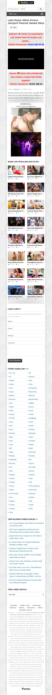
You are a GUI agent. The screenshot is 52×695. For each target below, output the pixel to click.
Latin (11, 441)
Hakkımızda (36, 605)
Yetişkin (12, 505)
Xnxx (11, 497)
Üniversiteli (33, 490)
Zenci (31, 508)
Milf (10, 448)
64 (10, 377)
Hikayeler (32, 433)
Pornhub (32, 456)
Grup (11, 429)
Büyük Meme (33, 399)
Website (11, 336)
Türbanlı (12, 482)
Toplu (31, 478)
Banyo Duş (33, 392)
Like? (15, 27)
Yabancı (12, 501)
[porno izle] (26, 144)
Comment (11, 343)
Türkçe (11, 486)
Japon (31, 437)
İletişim (21, 608)
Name (10, 321)
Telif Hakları (31, 608)
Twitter (11, 490)
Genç (11, 422)
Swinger (12, 475)
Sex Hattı (32, 467)
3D (30, 373)
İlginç (11, 437)
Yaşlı (30, 501)
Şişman (31, 471)
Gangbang (32, 418)
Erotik (11, 411)
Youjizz (31, 505)
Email (10, 328)
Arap (11, 388)
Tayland (31, 475)
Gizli (10, 426)
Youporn (12, 508)
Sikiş (11, 471)
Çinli (10, 403)
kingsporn (17, 89)
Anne (31, 384)
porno (19, 651)
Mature (31, 444)
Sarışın (31, 463)
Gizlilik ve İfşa (25, 605)
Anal (30, 380)
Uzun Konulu (13, 493)
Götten (31, 426)
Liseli (11, 444)
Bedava (12, 395)
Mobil (31, 448)
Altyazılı (32, 377)
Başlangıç (13, 605)
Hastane (32, 429)
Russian (12, 463)
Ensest (31, 407)
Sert (10, 467)
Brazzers (12, 399)
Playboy (12, 456)
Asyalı (11, 392)
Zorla (11, 512)
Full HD (12, 418)
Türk (30, 482)
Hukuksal (13, 608)
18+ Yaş (12, 373)
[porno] (26, 120)
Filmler (31, 414)
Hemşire (12, 433)
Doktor (11, 407)
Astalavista (33, 388)
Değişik (31, 403)
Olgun (11, 452)
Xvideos (32, 497)
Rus (30, 459)
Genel (31, 422)
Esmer (31, 411)
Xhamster (32, 493)
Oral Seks (32, 452)
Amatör (11, 380)
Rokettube (12, 459)
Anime (11, 384)
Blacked (32, 395)
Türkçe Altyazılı (34, 486)
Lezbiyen (32, 441)
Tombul (11, 478)
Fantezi (12, 414)
